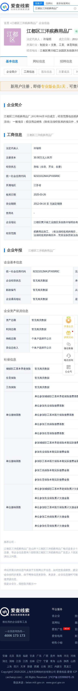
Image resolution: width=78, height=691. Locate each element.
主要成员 (64, 71)
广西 (45, 655)
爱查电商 (57, 635)
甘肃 (32, 655)
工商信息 (29, 71)
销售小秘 (57, 642)
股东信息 (46, 71)
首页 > (8, 23)
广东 (39, 655)
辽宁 (39, 661)
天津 (22, 666)
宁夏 (45, 661)
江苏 (18, 661)
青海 (52, 661)
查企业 (56, 615)
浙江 (50, 666)
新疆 (29, 666)
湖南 (11, 661)
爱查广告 (57, 629)
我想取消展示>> (28, 583)
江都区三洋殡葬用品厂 (25, 23)
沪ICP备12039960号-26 (61, 677)
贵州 (52, 655)
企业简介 (11, 71)
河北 (66, 655)
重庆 (18, 655)
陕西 (66, 661)
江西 (25, 661)
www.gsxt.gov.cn (55, 682)
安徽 (4, 655)
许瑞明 (47, 39)
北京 (11, 655)
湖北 (4, 661)
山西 (73, 661)
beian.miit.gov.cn (35, 682)
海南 (59, 655)
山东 (59, 661)
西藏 (36, 666)
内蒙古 (58, 666)
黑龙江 (67, 666)
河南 (73, 655)
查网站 (56, 622)
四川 (16, 666)
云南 (43, 666)
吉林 (32, 661)
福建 (25, 655)
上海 (9, 666)
